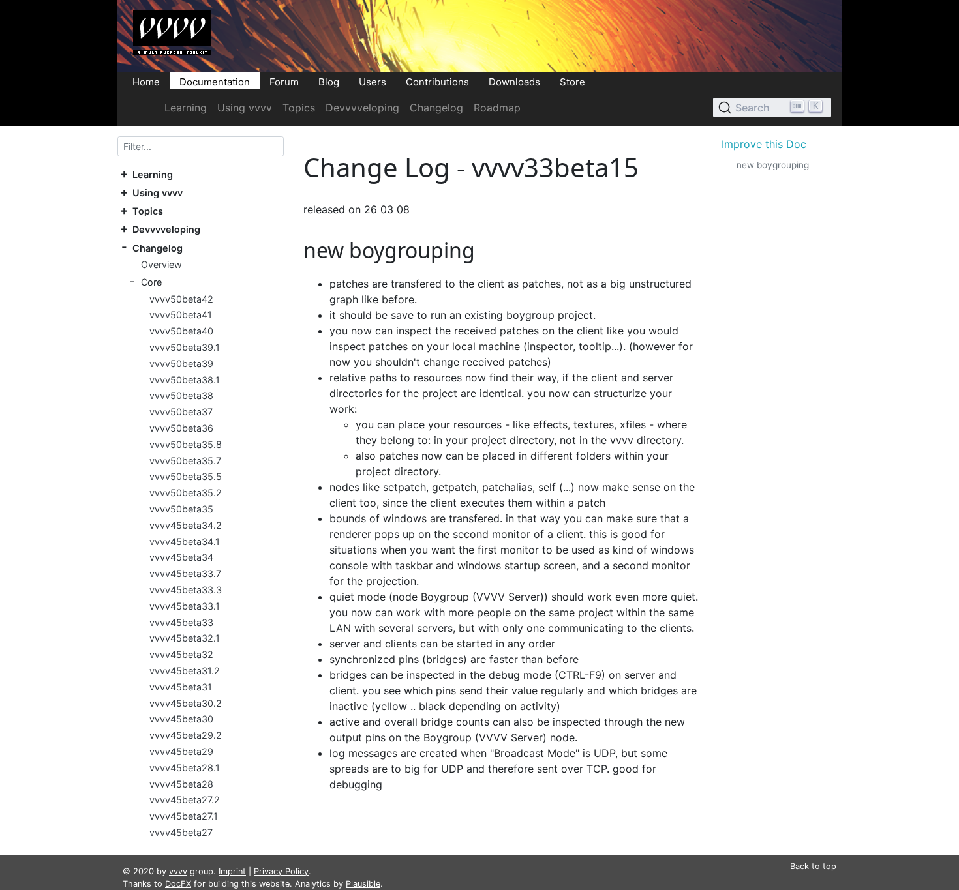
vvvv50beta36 (181, 428)
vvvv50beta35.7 (185, 460)
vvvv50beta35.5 (185, 476)
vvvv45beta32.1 (184, 638)
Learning (185, 107)
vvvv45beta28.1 (184, 767)
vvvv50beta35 (181, 508)
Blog (328, 81)
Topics (298, 107)
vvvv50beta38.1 (184, 379)
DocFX (178, 884)
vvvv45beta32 (181, 654)
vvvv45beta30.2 (185, 703)
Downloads (514, 81)
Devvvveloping (362, 107)
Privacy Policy (281, 871)
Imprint (232, 871)
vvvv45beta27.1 (183, 816)
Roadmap (497, 107)
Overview (161, 264)
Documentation (214, 81)
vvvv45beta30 (181, 719)
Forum (284, 81)
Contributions (437, 81)
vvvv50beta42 (181, 298)
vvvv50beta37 (181, 411)
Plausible (363, 884)
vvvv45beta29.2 (185, 735)
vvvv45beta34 (181, 557)
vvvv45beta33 (181, 622)
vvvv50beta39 (181, 363)
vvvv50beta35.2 (185, 492)
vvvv (178, 871)
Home (146, 81)
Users (372, 81)
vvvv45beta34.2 (185, 525)
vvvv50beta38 (181, 396)
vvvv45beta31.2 (184, 670)
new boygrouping (773, 165)
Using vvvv (244, 107)
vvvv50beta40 (181, 330)
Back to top (813, 866)
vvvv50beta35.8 (185, 444)
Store (572, 81)
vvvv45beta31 (180, 686)
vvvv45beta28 (181, 784)
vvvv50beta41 (180, 315)
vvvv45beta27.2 (184, 800)
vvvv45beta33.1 (184, 606)
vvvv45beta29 (181, 751)
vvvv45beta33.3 (185, 589)
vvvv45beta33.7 (185, 573)
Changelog (436, 107)
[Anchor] (485, 250)
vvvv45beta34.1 (184, 541)
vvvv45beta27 (181, 832)
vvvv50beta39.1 (184, 347)
